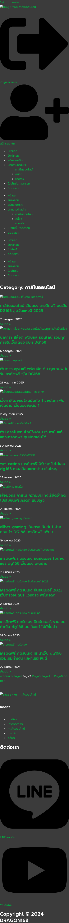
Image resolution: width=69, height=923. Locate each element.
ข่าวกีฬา (12, 719)
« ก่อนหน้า (6, 676)
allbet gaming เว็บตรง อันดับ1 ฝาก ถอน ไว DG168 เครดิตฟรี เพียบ (30, 529)
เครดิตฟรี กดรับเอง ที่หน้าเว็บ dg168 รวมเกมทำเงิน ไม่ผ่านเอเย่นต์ (31, 655)
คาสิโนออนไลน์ (24, 169)
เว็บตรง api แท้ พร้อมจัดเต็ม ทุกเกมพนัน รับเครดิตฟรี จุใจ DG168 (34, 371)
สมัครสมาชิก (15, 160)
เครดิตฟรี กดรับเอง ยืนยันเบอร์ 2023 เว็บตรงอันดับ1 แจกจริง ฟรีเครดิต (31, 592)
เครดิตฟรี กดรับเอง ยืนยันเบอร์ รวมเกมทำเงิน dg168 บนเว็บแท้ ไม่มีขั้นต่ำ (33, 624)
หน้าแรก (12, 151)
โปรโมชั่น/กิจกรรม (19, 183)
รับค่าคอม (13, 156)
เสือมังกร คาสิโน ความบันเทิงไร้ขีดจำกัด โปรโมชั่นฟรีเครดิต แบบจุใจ (33, 497)
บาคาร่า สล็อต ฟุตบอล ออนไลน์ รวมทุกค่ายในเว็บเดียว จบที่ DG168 (32, 339)
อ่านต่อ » (5, 324)
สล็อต (18, 174)
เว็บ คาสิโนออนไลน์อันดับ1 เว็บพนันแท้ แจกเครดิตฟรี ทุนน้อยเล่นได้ (31, 434)
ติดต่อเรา (13, 188)
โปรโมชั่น (13, 249)
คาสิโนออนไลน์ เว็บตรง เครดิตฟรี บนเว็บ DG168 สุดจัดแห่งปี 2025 (33, 308)
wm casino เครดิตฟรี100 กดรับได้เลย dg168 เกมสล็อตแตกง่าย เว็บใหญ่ (32, 466)
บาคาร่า (19, 179)
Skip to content (10, 2)
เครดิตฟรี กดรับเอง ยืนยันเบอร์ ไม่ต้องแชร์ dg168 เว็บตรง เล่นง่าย (32, 560)
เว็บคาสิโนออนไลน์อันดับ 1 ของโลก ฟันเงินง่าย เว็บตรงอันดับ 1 (32, 403)
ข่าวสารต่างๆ (15, 724)
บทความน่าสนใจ (17, 165)
